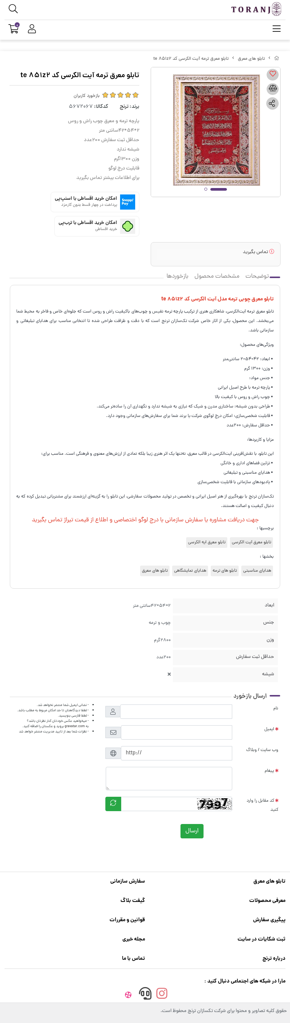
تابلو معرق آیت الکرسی (251, 542)
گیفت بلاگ (132, 901)
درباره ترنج (273, 959)
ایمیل (269, 729)
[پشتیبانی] (145, 995)
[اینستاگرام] (162, 995)
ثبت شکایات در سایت (261, 939)
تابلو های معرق (251, 59)
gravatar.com (75, 726)
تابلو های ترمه (225, 570)
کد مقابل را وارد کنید (262, 805)
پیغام (269, 771)
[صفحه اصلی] (276, 59)
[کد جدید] (113, 804)
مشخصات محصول (216, 276)
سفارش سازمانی (127, 881)
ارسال (192, 831)
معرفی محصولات (267, 901)
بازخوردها (177, 276)
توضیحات (257, 276)
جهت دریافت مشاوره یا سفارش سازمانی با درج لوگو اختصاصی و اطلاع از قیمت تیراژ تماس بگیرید (145, 520)
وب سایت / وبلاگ (262, 750)
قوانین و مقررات (127, 920)
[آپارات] (128, 995)
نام (275, 708)
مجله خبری (133, 939)
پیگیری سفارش (269, 920)
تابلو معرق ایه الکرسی (206, 542)
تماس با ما (133, 959)
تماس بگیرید (256, 252)
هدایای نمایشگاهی (190, 570)
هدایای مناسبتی (257, 570)
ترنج (124, 107)
